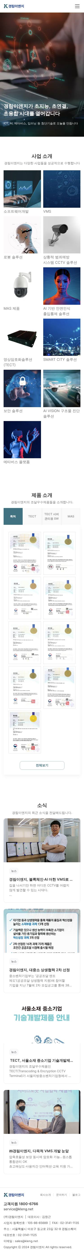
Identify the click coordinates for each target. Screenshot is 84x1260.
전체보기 (42, 765)
